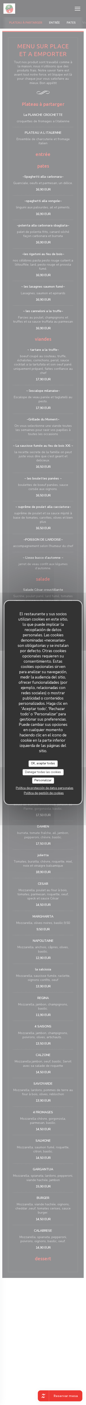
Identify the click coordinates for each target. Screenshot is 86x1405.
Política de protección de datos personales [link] (44, 788)
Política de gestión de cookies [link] (44, 793)
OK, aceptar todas (43, 763)
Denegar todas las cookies (43, 772)
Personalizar (43, 780)
